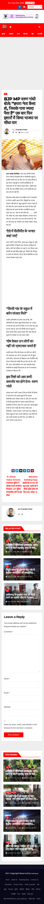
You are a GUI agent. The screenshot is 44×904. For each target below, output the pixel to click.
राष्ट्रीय (11, 34)
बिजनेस (25, 34)
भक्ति (32, 889)
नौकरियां (22, 889)
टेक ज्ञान (10, 889)
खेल (32, 34)
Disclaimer (8, 884)
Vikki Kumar (24, 601)
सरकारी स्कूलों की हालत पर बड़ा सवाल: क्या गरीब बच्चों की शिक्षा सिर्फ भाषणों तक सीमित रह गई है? (22, 798)
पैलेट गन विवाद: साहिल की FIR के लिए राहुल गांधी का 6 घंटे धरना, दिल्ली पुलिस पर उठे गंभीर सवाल (21, 848)
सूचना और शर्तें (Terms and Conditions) (15, 899)
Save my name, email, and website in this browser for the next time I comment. (20, 726)
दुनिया (3, 34)
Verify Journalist (30, 884)
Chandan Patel (21, 130)
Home (8, 880)
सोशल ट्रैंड (13, 792)
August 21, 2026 (14, 828)
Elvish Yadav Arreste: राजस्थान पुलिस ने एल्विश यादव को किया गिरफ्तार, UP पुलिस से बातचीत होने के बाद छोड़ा (14, 486)
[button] (39, 27)
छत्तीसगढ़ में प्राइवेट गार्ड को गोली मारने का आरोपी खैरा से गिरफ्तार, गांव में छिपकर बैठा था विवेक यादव (22, 597)
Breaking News (24, 880)
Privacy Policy (18, 884)
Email (7, 693)
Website (7, 707)
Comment (8, 632)
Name (7, 679)
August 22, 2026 (14, 778)
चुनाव (5, 889)
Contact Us (34, 880)
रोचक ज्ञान (30, 894)
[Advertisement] (22, 67)
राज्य (18, 34)
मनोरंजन (38, 889)
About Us (14, 880)
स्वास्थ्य (38, 899)
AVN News (35, 873)
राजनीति (13, 894)
